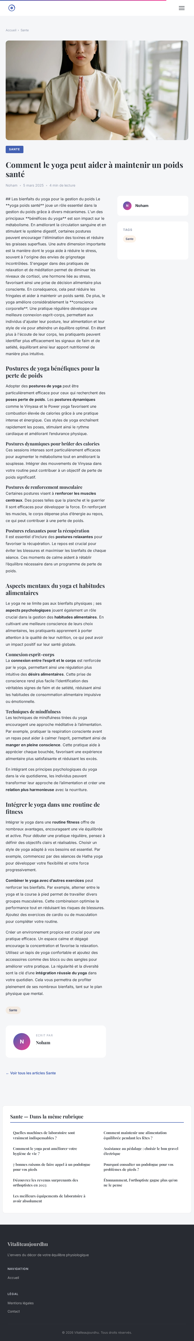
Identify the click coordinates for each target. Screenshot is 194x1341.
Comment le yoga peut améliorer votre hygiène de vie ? (45, 1151)
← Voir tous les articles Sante (31, 1073)
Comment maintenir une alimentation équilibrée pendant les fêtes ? (135, 1135)
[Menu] (181, 8)
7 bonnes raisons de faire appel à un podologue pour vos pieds (51, 1167)
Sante (25, 30)
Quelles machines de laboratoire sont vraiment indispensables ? (44, 1135)
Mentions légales (21, 1303)
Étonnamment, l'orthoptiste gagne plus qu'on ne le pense (140, 1182)
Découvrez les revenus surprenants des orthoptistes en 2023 (45, 1182)
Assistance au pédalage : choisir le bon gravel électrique (141, 1151)
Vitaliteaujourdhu (28, 1243)
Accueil (11, 30)
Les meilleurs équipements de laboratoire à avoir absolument (49, 1198)
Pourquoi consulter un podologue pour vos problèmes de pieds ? (138, 1167)
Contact (14, 1311)
